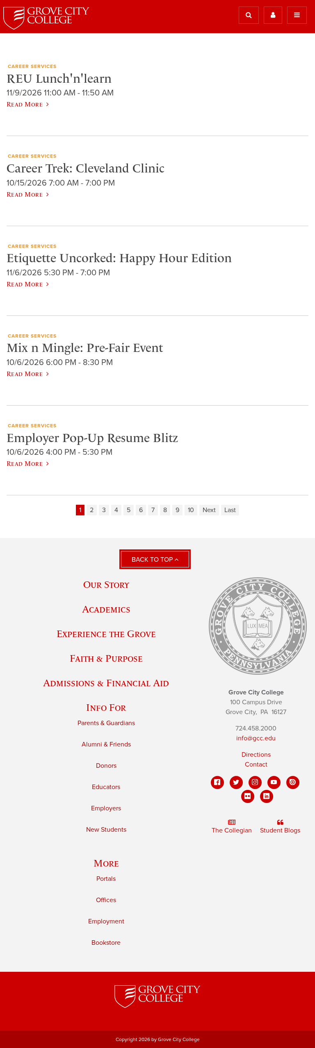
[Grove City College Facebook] (217, 782)
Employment (106, 921)
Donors (106, 766)
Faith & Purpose (106, 658)
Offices (106, 900)
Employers (106, 808)
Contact (256, 764)
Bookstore (106, 943)
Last (230, 510)
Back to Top (153, 560)
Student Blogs (280, 830)
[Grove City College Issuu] (292, 782)
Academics (106, 609)
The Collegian (232, 830)
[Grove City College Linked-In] (266, 796)
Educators (106, 787)
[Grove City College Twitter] (236, 782)
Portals (106, 879)
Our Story (106, 584)
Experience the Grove (106, 633)
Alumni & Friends (106, 744)
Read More (25, 104)
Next (209, 510)
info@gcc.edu (256, 738)
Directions (256, 755)
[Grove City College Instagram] (255, 782)
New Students (106, 830)
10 (191, 510)
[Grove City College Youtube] (274, 782)
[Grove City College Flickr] (247, 796)
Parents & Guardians (106, 723)
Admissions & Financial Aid (106, 682)
